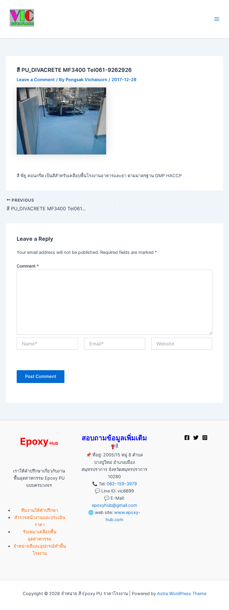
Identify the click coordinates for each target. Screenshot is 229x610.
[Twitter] (196, 437)
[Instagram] (205, 437)
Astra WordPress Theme (181, 593)
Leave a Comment (36, 79)
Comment (28, 265)
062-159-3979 (122, 484)
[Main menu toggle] (217, 19)
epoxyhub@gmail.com (114, 505)
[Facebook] (187, 437)
